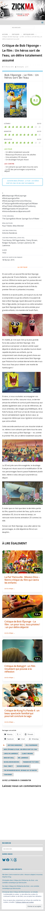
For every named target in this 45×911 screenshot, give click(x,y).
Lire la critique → (9, 589)
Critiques (15, 34)
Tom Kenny (8, 774)
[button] (42, 22)
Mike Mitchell (9, 758)
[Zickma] (22, 19)
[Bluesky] (4, 860)
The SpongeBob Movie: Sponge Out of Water (20, 770)
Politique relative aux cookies (25, 902)
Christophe (20, 67)
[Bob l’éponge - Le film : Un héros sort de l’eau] (15, 100)
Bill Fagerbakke (31, 745)
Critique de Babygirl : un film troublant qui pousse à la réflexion (19, 668)
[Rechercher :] (22, 27)
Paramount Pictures (31, 762)
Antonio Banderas (15, 745)
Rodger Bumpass (23, 766)
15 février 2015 (9, 67)
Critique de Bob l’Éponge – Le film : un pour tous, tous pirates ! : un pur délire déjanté (22, 624)
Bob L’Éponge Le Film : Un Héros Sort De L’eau (20, 749)
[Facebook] (8, 860)
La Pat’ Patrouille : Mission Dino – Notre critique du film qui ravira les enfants (22, 580)
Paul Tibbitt (8, 766)
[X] (11, 860)
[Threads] (15, 860)
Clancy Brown (27, 754)
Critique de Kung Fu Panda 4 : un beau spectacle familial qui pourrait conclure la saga (22, 713)
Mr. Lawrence (23, 758)
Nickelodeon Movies (11, 762)
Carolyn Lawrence (11, 754)
